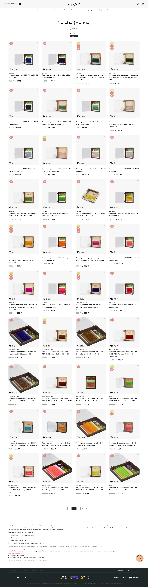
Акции (48, 10)
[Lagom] (74, 4)
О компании (12, 570)
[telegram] (20, 4)
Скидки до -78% (104, 10)
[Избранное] (133, 4)
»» (94, 509)
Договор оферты (66, 585)
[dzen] (33, 577)
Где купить (91, 10)
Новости (33, 570)
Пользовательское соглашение (78, 585)
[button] (76, 36)
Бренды (40, 10)
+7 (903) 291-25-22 (10, 4)
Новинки (57, 10)
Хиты (66, 10)
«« (53, 509)
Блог (40, 570)
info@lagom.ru (119, 570)
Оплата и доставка (77, 10)
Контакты (116, 10)
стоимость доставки (14, 553)
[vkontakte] (9, 577)
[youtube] (18, 577)
